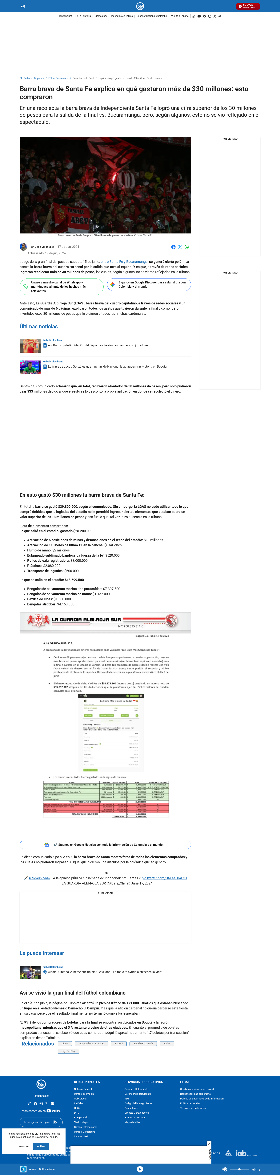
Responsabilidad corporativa (195, 1094)
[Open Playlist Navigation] (259, 1169)
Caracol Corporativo (84, 1132)
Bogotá (119, 1043)
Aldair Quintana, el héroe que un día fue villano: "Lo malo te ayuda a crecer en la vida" (105, 972)
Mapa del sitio (132, 1122)
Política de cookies (190, 1103)
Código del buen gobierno (138, 1103)
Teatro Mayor (81, 1122)
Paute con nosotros (135, 1117)
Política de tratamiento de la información (202, 1099)
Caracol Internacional (85, 1127)
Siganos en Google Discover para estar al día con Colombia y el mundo (152, 285)
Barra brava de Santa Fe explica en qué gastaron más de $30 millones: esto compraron (119, 78)
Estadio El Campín (143, 1043)
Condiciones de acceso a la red (197, 1089)
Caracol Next (81, 1136)
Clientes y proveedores (137, 1113)
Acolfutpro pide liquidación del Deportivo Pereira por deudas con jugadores (98, 345)
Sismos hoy (101, 16)
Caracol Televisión (84, 1094)
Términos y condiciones (193, 1108)
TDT (127, 1099)
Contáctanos (131, 1108)
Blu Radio (25, 78)
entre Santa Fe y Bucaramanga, (124, 262)
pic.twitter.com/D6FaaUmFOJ (164, 878)
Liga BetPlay (68, 1051)
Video (65, 1043)
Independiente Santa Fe (91, 1043)
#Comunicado (39, 878)
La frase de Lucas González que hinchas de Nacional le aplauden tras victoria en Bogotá (107, 366)
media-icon (140, 1169)
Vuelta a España (180, 16)
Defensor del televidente (138, 1094)
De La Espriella (83, 16)
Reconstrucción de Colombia (152, 16)
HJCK (77, 1108)
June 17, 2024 (141, 883)
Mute (224, 1169)
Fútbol (167, 1043)
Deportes (39, 78)
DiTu (76, 1113)
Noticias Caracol (83, 1089)
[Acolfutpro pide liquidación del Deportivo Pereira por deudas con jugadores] (30, 346)
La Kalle (78, 1103)
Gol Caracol (80, 1099)
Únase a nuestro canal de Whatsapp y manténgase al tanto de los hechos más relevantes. (58, 287)
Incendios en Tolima (122, 16)
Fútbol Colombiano (58, 78)
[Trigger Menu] (23, 6)
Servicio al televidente (136, 1089)
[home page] (140, 6)
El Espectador (81, 1117)
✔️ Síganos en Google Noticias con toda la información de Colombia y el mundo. (109, 845)
